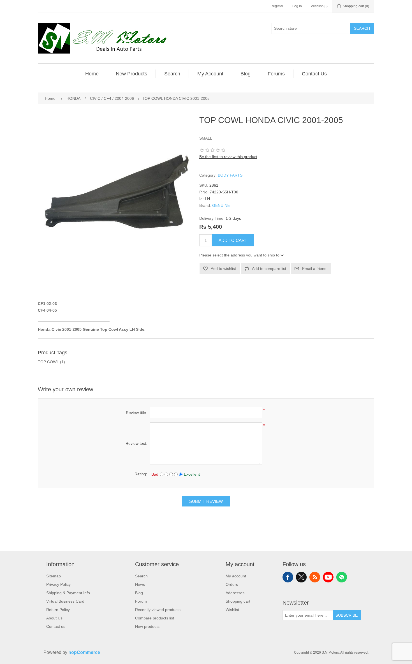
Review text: (136, 443)
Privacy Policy (58, 584)
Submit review (206, 501)
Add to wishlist (223, 268)
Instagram (341, 577)
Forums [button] (276, 74)
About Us (54, 618)
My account (236, 576)
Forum (141, 601)
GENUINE (221, 205)
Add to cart (233, 240)
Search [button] (172, 74)
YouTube (328, 577)
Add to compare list (269, 268)
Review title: (136, 412)
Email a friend (314, 268)
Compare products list (154, 618)
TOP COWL (48, 362)
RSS (314, 577)
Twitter (301, 577)
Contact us (55, 626)
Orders (232, 584)
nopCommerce (84, 652)
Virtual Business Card (65, 601)
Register (276, 6)
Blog (139, 593)
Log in (297, 6)
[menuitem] (92, 74)
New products (147, 626)
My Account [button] (210, 74)
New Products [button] (131, 74)
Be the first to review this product (228, 156)
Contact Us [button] (314, 74)
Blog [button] (245, 74)
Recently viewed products (157, 609)
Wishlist (232, 609)
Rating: (141, 474)
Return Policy (58, 609)
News (140, 584)
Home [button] (92, 74)
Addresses (235, 593)
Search (362, 28)
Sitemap (53, 576)
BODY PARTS (230, 175)
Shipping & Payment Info (68, 593)
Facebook (288, 577)
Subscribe (346, 615)
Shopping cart (238, 601)
